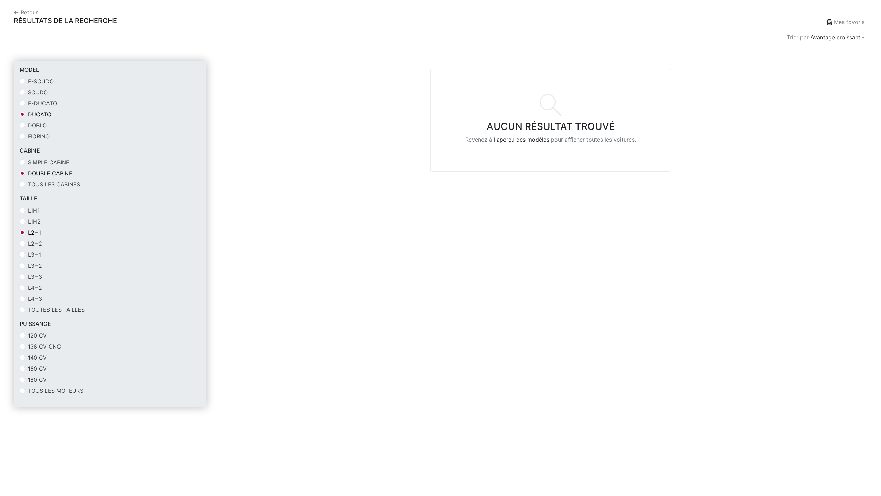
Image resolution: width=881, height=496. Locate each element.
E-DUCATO (42, 103)
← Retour (26, 12)
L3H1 (34, 254)
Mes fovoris (848, 22)
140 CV (37, 357)
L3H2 (35, 265)
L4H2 (35, 287)
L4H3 (35, 298)
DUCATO (39, 114)
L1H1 (34, 210)
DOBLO (37, 125)
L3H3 (35, 276)
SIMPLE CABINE (49, 162)
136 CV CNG (44, 346)
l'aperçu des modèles (521, 139)
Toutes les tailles (56, 309)
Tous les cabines (54, 184)
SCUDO (38, 92)
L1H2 (34, 221)
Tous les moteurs (55, 390)
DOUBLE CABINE (50, 173)
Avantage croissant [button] (835, 37)
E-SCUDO (41, 81)
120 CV (37, 335)
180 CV (37, 379)
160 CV (37, 368)
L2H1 (34, 232)
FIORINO (39, 136)
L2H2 (35, 243)
